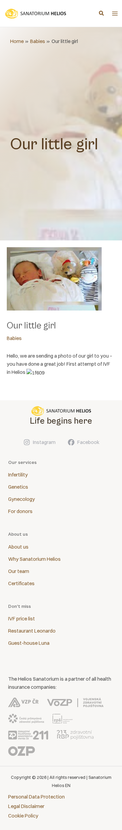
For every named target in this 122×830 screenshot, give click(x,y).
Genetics (18, 487)
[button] (101, 13)
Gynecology (21, 499)
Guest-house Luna (28, 643)
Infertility (18, 475)
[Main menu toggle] (115, 13)
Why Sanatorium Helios (34, 559)
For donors (20, 511)
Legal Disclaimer (26, 806)
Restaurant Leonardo (32, 631)
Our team (18, 571)
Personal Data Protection (36, 797)
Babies (14, 338)
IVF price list (21, 619)
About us (18, 547)
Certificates (21, 583)
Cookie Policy (23, 816)
